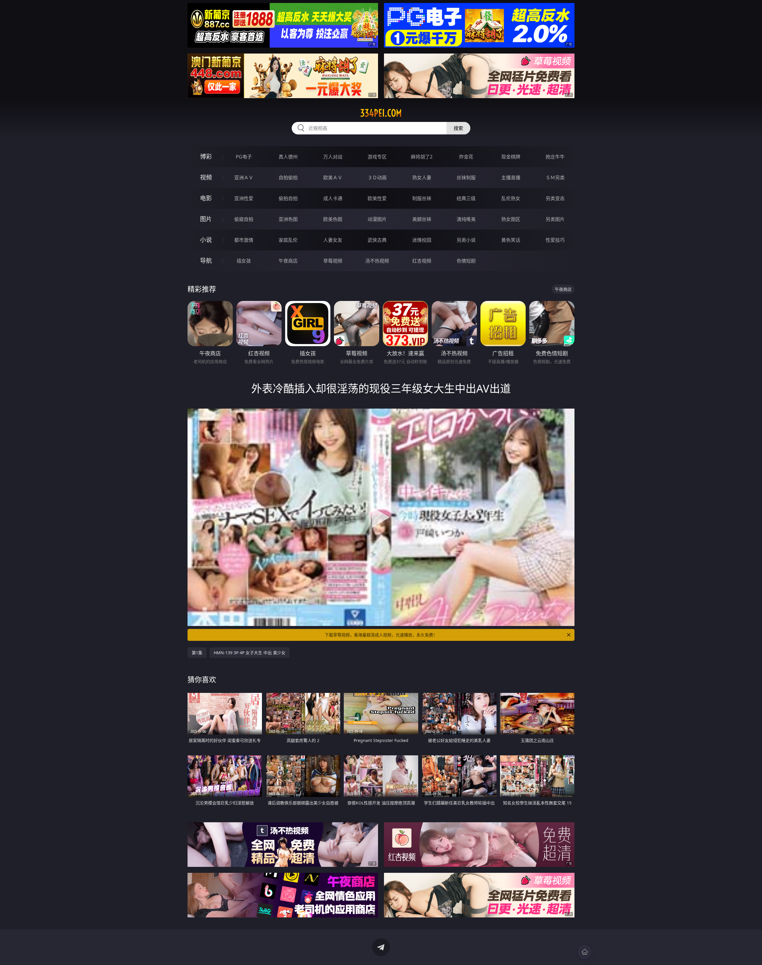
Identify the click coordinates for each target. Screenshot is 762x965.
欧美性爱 (377, 198)
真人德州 (288, 156)
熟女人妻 (421, 177)
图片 (206, 219)
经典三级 (466, 198)
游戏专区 (377, 156)
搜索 (458, 128)
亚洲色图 (288, 219)
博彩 (206, 157)
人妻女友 (332, 240)
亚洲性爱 (243, 198)
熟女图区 (510, 219)
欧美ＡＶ (332, 177)
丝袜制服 (466, 177)
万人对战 (332, 156)
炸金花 (466, 156)
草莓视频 (332, 261)
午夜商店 (288, 261)
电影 (206, 198)
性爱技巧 (555, 240)
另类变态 (555, 198)
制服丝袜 (421, 198)
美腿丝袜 (421, 219)
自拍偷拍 (288, 177)
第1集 (197, 652)
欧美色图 (332, 219)
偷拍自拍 (288, 198)
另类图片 (555, 219)
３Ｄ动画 (377, 177)
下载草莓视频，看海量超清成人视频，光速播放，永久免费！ (381, 635)
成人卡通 (332, 198)
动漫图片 (377, 219)
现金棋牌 (510, 156)
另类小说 (466, 240)
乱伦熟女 (510, 198)
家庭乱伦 (288, 240)
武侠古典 (377, 240)
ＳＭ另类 (555, 177)
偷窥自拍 (243, 219)
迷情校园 (421, 240)
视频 (206, 177)
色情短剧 (466, 261)
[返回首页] (584, 952)
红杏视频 (421, 261)
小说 (206, 240)
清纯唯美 (466, 219)
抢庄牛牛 (555, 156)
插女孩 (244, 261)
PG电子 (244, 156)
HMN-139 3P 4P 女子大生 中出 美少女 (249, 652)
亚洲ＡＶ (243, 177)
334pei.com (381, 113)
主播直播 (510, 177)
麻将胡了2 (421, 156)
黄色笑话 (510, 240)
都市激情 (243, 240)
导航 (206, 261)
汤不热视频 (377, 261)
